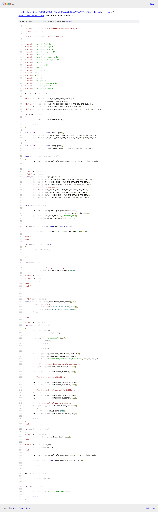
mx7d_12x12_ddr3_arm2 (31, 15)
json (154, 508)
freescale (107, 12)
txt (147, 508)
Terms (28, 508)
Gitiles (14, 508)
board (97, 12)
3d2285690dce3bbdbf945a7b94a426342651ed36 (64, 12)
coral (21, 12)
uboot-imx (31, 12)
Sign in (153, 4)
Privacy (21, 508)
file (69, 21)
